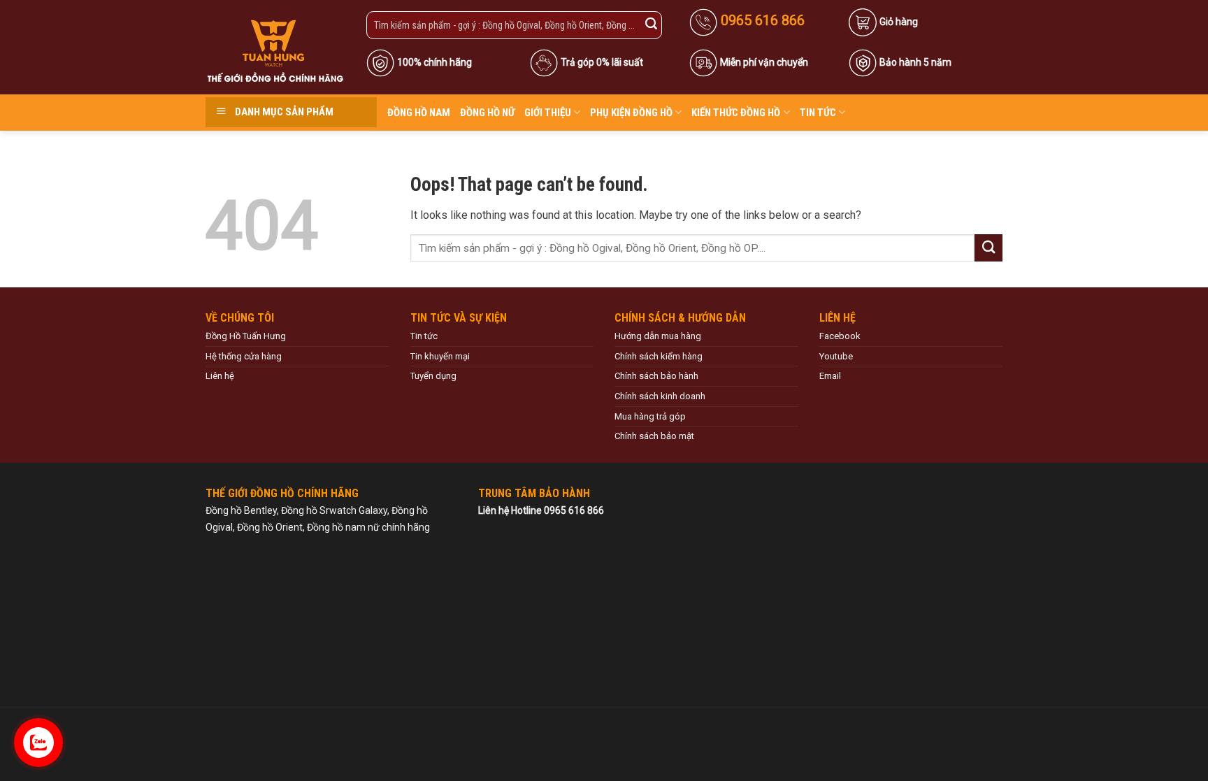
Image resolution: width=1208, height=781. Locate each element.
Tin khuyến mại (440, 356)
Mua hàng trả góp (650, 416)
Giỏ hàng (898, 21)
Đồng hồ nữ (487, 112)
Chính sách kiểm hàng (658, 356)
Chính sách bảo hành (656, 376)
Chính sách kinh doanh (659, 396)
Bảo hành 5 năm (915, 62)
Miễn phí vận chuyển (764, 62)
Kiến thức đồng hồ (735, 112)
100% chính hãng (434, 62)
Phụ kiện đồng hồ (631, 112)
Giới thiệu (547, 112)
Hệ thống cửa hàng (244, 356)
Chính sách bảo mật (654, 436)
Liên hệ (220, 376)
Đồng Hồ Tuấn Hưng (246, 336)
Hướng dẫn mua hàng (657, 336)
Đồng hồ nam (418, 112)
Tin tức (818, 112)
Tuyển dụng (433, 376)
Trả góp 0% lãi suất (602, 62)
